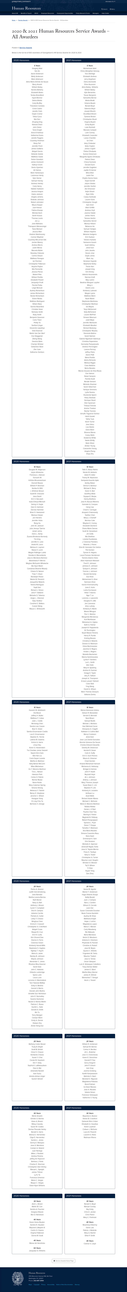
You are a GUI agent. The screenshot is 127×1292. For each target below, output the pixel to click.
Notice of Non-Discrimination (64, 1284)
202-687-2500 (39, 1281)
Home (13, 20)
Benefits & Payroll (26, 13)
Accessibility (50, 1284)
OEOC (36, 13)
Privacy (43, 1284)
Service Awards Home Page (65, 1261)
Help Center (105, 13)
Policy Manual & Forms (83, 13)
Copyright (36, 1284)
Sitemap (77, 1284)
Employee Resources (47, 13)
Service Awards (23, 20)
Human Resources (26, 9)
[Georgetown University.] (21, 1)
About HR (15, 13)
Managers (96, 13)
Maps (30, 1284)
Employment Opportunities (65, 13)
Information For (110, 1)
